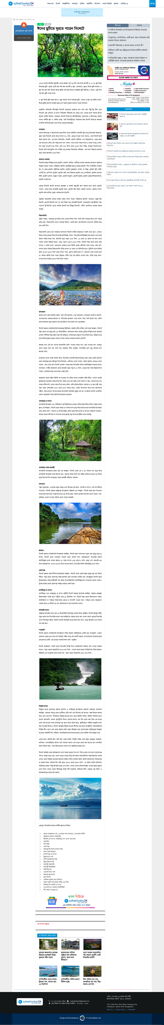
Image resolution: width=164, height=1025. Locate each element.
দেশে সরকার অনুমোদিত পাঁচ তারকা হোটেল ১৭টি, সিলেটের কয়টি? (92, 955)
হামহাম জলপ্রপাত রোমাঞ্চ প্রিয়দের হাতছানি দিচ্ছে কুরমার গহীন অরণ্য (48, 955)
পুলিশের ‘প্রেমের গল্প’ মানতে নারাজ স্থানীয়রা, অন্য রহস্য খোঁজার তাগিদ (128, 173)
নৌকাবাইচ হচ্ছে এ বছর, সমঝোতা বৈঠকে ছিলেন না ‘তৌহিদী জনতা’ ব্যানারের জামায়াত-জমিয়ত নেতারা (127, 59)
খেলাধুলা (75, 3)
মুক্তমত (116, 3)
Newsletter (131, 1009)
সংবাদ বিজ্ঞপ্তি (107, 3)
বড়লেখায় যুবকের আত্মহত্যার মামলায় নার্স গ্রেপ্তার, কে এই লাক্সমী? (134, 134)
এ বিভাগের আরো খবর (47, 935)
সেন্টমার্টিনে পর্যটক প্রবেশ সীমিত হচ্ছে (70, 980)
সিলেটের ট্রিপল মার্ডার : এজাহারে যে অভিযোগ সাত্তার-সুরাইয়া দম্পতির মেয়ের (127, 165)
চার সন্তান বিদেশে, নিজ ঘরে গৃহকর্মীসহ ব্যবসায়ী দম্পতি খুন (127, 180)
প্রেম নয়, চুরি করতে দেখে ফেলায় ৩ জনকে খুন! (134, 125)
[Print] (48, 24)
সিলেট (58, 3)
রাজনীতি (89, 3)
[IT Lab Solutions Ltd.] (128, 72)
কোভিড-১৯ (124, 3)
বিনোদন (97, 3)
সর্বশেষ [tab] (139, 25)
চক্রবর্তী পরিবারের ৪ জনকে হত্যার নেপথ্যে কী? (126, 45)
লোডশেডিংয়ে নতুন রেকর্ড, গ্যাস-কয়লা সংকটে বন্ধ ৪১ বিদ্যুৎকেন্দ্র (125, 187)
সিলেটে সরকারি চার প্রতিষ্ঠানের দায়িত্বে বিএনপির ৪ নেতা (126, 151)
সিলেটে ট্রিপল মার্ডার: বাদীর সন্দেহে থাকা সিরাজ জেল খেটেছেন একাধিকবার (128, 158)
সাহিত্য (82, 3)
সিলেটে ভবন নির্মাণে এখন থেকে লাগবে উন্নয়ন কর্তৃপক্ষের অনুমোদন (126, 144)
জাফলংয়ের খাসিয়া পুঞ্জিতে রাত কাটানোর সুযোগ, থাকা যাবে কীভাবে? (68, 956)
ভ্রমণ (40, 24)
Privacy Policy (121, 1009)
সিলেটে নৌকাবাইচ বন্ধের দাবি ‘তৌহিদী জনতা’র (133, 115)
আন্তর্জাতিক (66, 3)
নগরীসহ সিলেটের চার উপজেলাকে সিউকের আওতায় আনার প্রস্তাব (127, 31)
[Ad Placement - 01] (82, 12)
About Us (110, 1009)
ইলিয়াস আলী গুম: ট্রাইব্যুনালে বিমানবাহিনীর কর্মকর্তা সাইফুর (127, 51)
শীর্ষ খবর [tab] (118, 25)
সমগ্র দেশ (50, 3)
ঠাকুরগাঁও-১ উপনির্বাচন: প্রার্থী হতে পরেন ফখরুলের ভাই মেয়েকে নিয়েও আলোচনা (128, 39)
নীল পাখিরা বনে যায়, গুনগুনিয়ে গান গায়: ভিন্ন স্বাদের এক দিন (92, 981)
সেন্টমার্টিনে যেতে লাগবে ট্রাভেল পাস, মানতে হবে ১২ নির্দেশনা (48, 981)
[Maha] (128, 92)
